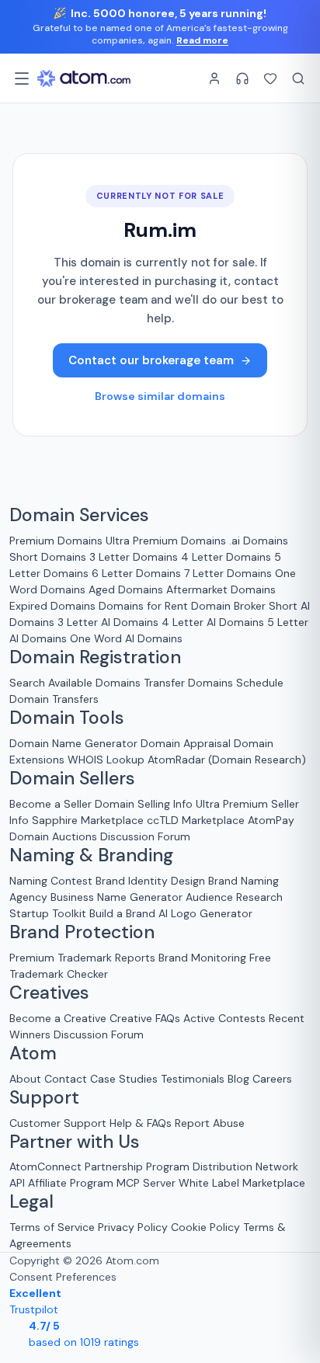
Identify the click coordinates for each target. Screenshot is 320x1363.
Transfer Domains (188, 683)
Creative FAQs (145, 1018)
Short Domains (47, 557)
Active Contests (224, 1018)
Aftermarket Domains (221, 589)
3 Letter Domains (133, 557)
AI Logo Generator (205, 913)
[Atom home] (83, 78)
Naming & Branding (91, 856)
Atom (33, 1054)
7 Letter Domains (228, 573)
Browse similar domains (160, 396)
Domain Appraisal (186, 743)
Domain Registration (95, 658)
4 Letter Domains (226, 557)
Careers (272, 1079)
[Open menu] (22, 78)
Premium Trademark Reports (82, 958)
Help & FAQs (141, 1123)
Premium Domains (56, 541)
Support (44, 1098)
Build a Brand (122, 913)
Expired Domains (52, 606)
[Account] (214, 78)
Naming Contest (50, 881)
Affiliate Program (70, 1183)
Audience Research (234, 897)
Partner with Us (74, 1142)
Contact (65, 1079)
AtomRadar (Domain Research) (227, 760)
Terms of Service (52, 1227)
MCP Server (146, 1183)
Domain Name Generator (73, 743)
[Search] (298, 78)
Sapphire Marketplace (88, 820)
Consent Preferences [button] (63, 1277)
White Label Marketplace (242, 1183)
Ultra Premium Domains (166, 541)
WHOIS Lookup (106, 760)
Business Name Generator (116, 897)
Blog (238, 1079)
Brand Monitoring (202, 958)
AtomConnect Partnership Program (99, 1167)
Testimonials (192, 1079)
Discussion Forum (145, 836)
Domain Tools (66, 718)
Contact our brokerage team (151, 360)
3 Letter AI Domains (107, 622)
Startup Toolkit (47, 913)
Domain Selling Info (144, 804)
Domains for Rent (143, 606)
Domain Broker (228, 606)
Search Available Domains (76, 683)
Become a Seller (50, 804)
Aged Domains (126, 589)
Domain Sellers (72, 779)
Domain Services (79, 516)
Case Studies (124, 1079)
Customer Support (59, 1123)
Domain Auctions (53, 836)
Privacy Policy (133, 1227)
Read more (202, 40)
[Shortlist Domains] (270, 78)
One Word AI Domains (126, 638)
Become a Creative (57, 1018)
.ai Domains (258, 541)
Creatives (49, 993)
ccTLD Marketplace (196, 820)
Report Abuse (210, 1123)
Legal (31, 1202)
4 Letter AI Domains (213, 622)
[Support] (242, 78)
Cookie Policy (205, 1227)
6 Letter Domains (136, 573)
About (25, 1079)
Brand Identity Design (150, 881)
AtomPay (271, 820)
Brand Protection (82, 933)
